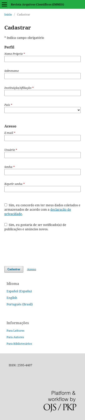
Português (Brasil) (20, 304)
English (12, 298)
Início (8, 14)
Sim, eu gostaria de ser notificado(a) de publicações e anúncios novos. (35, 227)
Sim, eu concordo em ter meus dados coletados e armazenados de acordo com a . (42, 209)
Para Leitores (15, 330)
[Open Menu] (4, 4)
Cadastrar (13, 269)
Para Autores (15, 337)
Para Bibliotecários (19, 344)
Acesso (31, 269)
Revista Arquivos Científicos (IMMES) (37, 4)
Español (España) (19, 291)
